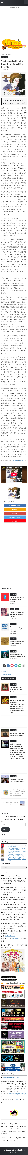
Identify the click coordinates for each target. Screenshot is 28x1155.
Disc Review (5, 671)
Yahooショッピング (14, 517)
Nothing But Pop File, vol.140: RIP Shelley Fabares (17, 614)
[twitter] (4, 665)
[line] (19, 665)
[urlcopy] (23, 665)
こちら (16, 1099)
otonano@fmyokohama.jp (17, 1094)
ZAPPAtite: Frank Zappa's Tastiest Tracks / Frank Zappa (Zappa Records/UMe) (17, 856)
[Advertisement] (14, 23)
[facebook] (8, 665)
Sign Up (5, 829)
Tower (21, 461)
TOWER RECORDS (14, 505)
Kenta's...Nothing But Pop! (14, 1150)
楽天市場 (14, 513)
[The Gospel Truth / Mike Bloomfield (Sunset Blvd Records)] (16, 665)
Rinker (9, 502)
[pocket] (12, 665)
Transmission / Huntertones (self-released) (16, 629)
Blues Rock (8, 674)
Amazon (15, 461)
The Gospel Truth (9, 501)
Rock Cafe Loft (10, 936)
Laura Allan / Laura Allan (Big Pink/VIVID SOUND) (17, 689)
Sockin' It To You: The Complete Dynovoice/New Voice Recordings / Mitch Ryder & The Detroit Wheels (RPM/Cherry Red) (17, 706)
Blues (4, 674)
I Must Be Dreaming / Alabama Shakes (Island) (17, 599)
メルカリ (14, 521)
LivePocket (14, 938)
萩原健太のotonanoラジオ (10, 1077)
